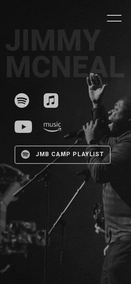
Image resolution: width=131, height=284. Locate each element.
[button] (114, 18)
